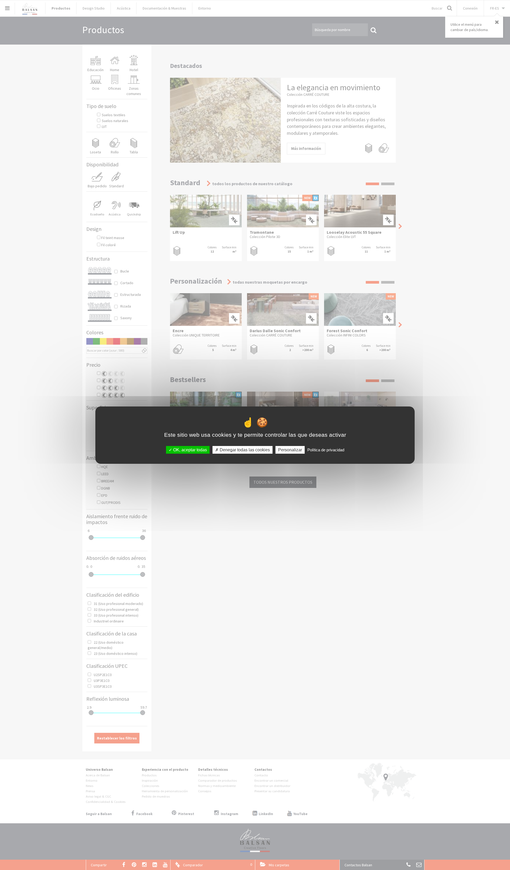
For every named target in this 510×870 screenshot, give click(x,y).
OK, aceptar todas (189, 449)
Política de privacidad (325, 449)
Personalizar (290, 449)
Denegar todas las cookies (244, 449)
